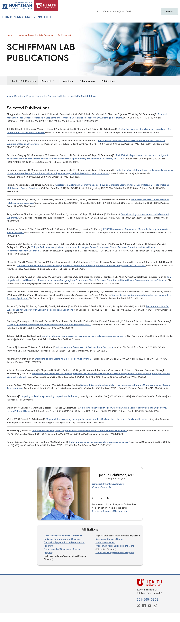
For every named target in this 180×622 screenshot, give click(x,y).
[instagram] (155, 605)
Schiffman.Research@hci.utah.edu (109, 511)
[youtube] (149, 605)
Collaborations (87, 80)
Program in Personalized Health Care (114, 545)
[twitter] (138, 605)
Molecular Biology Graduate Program (114, 552)
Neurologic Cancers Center (109, 538)
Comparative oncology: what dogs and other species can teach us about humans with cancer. (79, 430)
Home (10, 35)
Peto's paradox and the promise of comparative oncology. (99, 441)
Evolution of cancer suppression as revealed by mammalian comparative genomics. (84, 335)
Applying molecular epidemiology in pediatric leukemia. (50, 396)
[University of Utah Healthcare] (155, 582)
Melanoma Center (105, 542)
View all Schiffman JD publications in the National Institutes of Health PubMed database (51, 96)
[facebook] (144, 605)
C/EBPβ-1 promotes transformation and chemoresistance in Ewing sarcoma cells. (49, 324)
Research (46, 80)
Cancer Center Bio (102, 487)
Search (169, 11)
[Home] (46, 5)
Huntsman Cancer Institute (28, 17)
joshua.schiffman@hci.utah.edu (108, 483)
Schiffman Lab (64, 35)
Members (68, 80)
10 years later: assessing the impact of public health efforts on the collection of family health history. (97, 419)
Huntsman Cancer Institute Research (35, 35)
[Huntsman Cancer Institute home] (17, 5)
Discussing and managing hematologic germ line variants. (64, 358)
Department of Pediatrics (57, 535)
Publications (108, 80)
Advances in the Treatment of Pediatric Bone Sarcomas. (85, 347)
